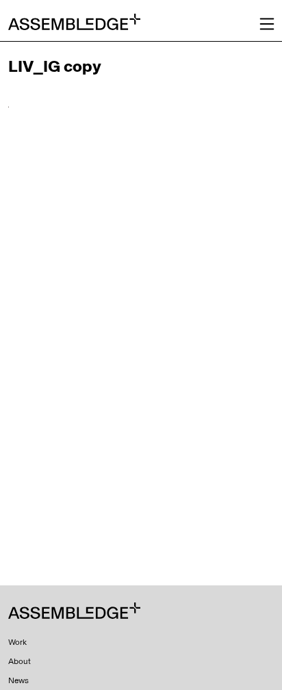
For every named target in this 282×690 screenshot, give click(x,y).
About (19, 661)
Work (17, 642)
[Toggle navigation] (267, 24)
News (18, 680)
